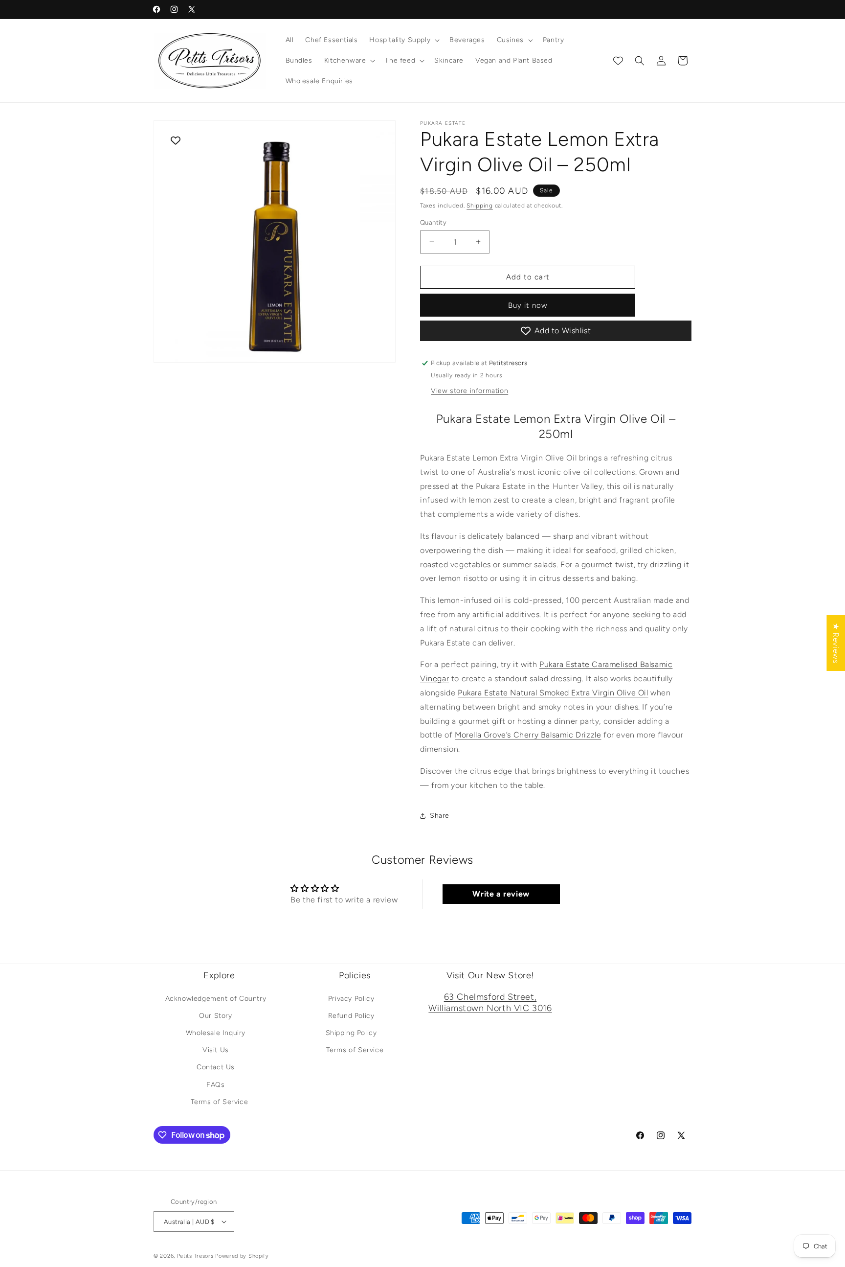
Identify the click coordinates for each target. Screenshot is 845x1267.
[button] (403, 40)
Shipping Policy (351, 1033)
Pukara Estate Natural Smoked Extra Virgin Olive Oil (553, 692)
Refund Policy (351, 1016)
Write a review (500, 893)
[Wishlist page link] (618, 61)
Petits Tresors (195, 1256)
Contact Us (216, 1067)
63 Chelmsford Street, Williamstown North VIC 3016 (490, 1002)
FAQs (215, 1085)
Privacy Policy (351, 998)
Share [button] (439, 815)
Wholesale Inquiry (215, 1033)
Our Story (215, 1016)
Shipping (480, 205)
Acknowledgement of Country (216, 998)
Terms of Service (219, 1102)
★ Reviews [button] (836, 642)
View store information (469, 391)
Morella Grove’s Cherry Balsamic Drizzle (528, 734)
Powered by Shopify (242, 1256)
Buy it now (527, 305)
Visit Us (215, 1050)
